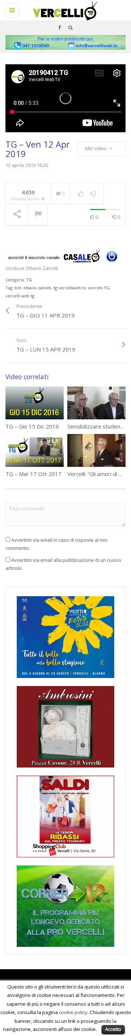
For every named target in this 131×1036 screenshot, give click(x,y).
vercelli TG (99, 287)
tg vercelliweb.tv (69, 287)
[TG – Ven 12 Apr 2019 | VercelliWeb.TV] (64, 9)
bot (18, 287)
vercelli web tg (19, 295)
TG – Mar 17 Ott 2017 (33, 473)
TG (29, 279)
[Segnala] (37, 215)
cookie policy (73, 1012)
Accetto (113, 1029)
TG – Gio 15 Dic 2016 (32, 426)
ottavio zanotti (37, 287)
